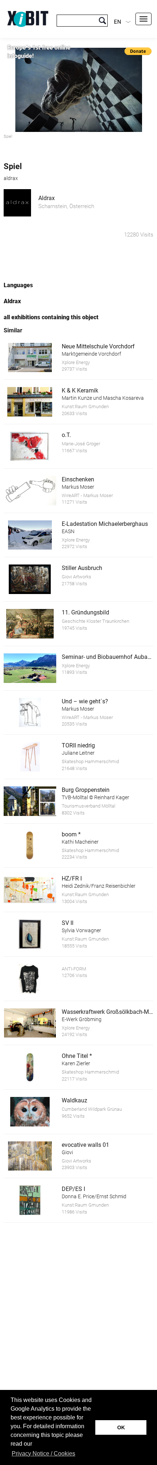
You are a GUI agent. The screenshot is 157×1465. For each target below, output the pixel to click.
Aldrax (46, 198)
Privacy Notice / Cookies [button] (43, 1453)
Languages (18, 285)
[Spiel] (78, 90)
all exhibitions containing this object (51, 317)
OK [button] (121, 1427)
